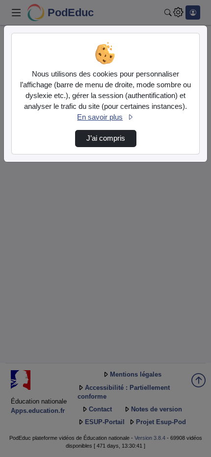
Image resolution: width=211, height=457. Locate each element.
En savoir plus (100, 117)
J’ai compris (105, 138)
